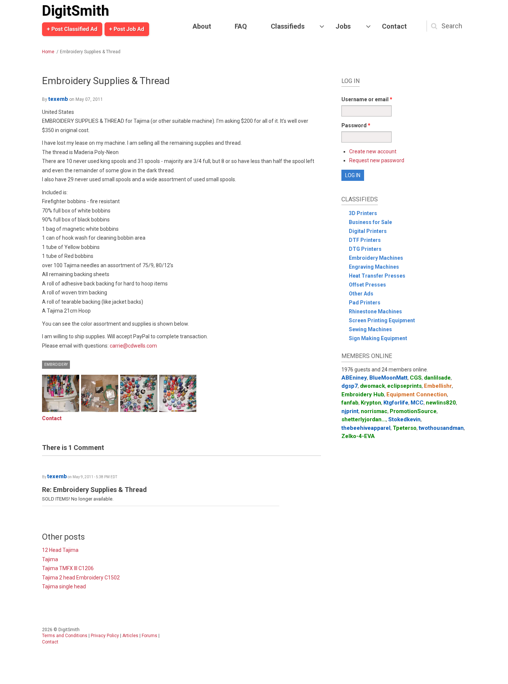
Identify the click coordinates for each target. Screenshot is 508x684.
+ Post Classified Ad (72, 29)
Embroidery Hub (362, 394)
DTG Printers (365, 249)
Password (355, 125)
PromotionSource (413, 411)
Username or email (366, 99)
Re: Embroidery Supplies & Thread (94, 489)
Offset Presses (367, 285)
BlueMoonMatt (388, 377)
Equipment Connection (416, 394)
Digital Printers (368, 231)
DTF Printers (365, 240)
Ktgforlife (395, 402)
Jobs (343, 26)
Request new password (376, 160)
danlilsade (437, 377)
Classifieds (288, 26)
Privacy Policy (105, 635)
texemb (58, 99)
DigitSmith (75, 11)
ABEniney (354, 377)
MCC (417, 402)
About (202, 26)
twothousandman (441, 428)
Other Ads (361, 294)
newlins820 (441, 402)
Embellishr (438, 386)
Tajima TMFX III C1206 (68, 568)
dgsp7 (349, 386)
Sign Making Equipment (378, 338)
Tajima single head (64, 586)
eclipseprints (404, 386)
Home (48, 51)
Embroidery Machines (376, 258)
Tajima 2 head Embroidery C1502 (81, 578)
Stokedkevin (404, 419)
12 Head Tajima (60, 550)
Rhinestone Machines (375, 311)
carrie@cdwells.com (133, 346)
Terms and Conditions (64, 635)
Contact (394, 26)
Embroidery (56, 364)
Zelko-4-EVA (358, 436)
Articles (130, 635)
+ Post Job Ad (126, 29)
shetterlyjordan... (363, 419)
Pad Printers (364, 303)
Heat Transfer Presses (377, 276)
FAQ (241, 26)
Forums (149, 635)
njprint (350, 411)
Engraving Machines (374, 267)
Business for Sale (370, 222)
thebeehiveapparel (365, 428)
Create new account (372, 151)
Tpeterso (405, 428)
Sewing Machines (370, 329)
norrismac (374, 411)
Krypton (371, 402)
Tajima (50, 559)
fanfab (350, 402)
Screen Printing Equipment (382, 320)
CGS (416, 377)
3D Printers (363, 213)
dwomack (372, 386)
